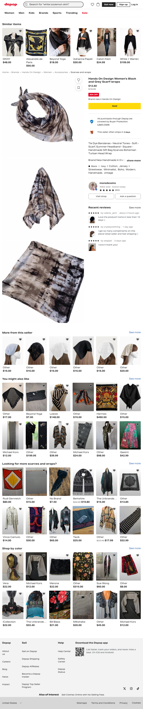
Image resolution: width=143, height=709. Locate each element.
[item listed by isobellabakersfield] (130, 435)
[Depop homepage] (10, 4)
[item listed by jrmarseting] (59, 566)
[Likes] (92, 4)
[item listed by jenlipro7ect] (12, 397)
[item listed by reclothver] (83, 520)
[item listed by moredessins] (12, 350)
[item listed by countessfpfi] (59, 605)
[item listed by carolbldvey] (106, 397)
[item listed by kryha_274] (59, 481)
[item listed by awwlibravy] (106, 435)
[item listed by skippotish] (12, 520)
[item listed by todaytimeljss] (36, 435)
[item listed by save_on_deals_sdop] (83, 397)
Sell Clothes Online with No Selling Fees (83, 694)
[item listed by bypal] (106, 566)
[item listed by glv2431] (36, 566)
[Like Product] (20, 31)
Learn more (103, 124)
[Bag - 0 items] (98, 4)
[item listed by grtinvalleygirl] (59, 397)
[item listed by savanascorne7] (36, 605)
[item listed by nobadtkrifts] (83, 481)
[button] (120, 190)
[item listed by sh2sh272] (83, 566)
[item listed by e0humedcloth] (83, 435)
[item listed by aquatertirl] (59, 435)
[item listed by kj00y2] (106, 520)
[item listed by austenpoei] (12, 566)
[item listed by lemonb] (12, 481)
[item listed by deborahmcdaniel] (130, 566)
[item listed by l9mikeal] (106, 481)
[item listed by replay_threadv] (36, 481)
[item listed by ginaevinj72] (130, 481)
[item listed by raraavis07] (106, 605)
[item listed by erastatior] (59, 520)
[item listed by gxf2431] (130, 605)
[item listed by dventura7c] (130, 397)
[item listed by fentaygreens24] (36, 520)
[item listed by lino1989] (36, 397)
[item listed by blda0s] (83, 605)
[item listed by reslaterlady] (12, 605)
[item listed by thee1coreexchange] (12, 435)
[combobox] (53, 4)
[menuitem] (9, 13)
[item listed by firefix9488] (130, 520)
